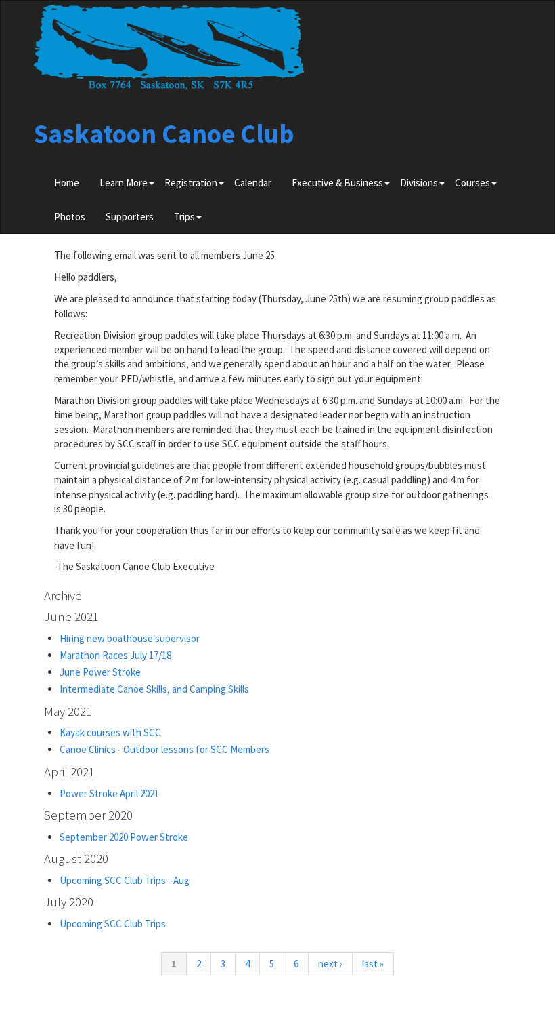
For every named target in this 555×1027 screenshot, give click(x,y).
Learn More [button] (123, 182)
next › (330, 963)
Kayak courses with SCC (110, 732)
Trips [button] (184, 216)
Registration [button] (190, 182)
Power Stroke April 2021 (109, 793)
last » (373, 963)
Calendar (252, 182)
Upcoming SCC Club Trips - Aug (125, 880)
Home (66, 182)
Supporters (130, 216)
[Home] (169, 52)
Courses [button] (472, 182)
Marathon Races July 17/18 (115, 655)
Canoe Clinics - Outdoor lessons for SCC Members (164, 749)
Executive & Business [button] (337, 182)
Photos (69, 216)
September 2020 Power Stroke (124, 836)
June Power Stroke (100, 672)
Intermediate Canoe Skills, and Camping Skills (154, 689)
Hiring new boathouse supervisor (130, 638)
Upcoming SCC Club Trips (113, 923)
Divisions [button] (419, 182)
